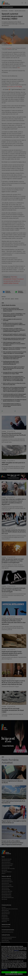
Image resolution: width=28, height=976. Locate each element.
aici (7, 956)
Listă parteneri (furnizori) (4, 969)
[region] (14, 959)
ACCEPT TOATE (14, 972)
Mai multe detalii (16, 950)
